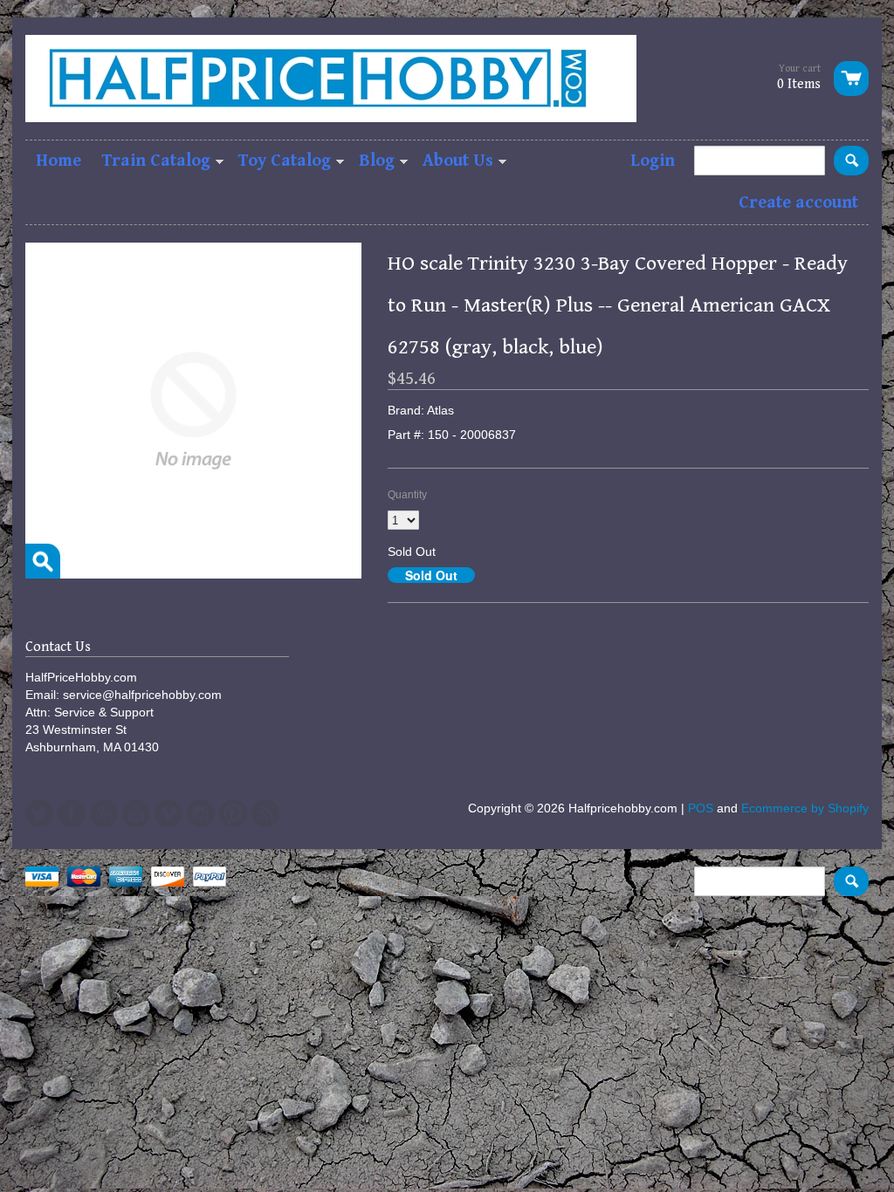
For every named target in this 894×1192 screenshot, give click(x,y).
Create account (798, 203)
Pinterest (233, 813)
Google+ (104, 813)
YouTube (136, 813)
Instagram (201, 813)
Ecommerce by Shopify (805, 808)
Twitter (39, 813)
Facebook (72, 813)
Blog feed (265, 813)
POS (700, 808)
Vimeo (168, 813)
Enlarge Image (42, 561)
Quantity (407, 495)
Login (652, 161)
